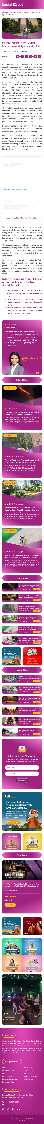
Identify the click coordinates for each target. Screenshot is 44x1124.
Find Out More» (14, 1053)
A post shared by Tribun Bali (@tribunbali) (22, 218)
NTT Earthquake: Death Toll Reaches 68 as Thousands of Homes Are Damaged (29, 678)
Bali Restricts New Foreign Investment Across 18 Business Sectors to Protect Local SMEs (28, 731)
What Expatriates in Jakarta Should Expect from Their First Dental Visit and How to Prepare (29, 689)
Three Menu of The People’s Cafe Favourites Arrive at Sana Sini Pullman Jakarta (28, 597)
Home (4, 12)
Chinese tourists (26, 144)
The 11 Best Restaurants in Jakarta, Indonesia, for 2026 (29, 720)
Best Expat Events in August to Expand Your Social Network (28, 709)
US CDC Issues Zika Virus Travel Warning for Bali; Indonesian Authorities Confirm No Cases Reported (22, 557)
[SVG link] (12, 5)
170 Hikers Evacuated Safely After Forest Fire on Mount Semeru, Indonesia (22, 413)
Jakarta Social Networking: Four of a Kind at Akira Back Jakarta (26, 885)
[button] (18, 56)
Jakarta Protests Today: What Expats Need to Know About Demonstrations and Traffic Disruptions (22, 509)
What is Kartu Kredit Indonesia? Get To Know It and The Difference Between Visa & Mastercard (29, 640)
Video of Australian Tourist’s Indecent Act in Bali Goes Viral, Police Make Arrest (22, 461)
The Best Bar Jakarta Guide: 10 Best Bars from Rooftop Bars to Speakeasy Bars (29, 699)
